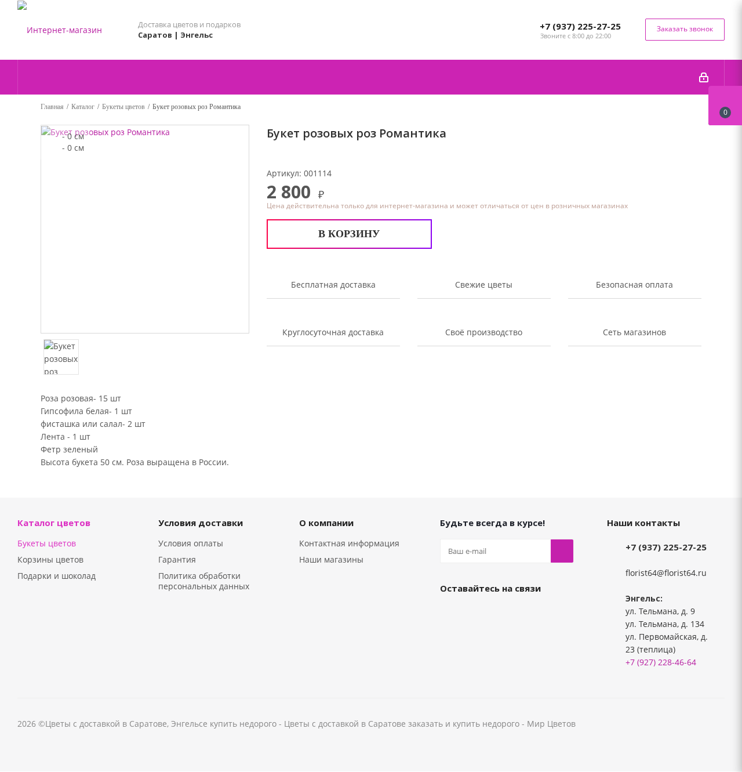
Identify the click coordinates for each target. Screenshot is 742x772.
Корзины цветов (50, 559)
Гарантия (177, 559)
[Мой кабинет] (703, 77)
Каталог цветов (53, 522)
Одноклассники (480, 614)
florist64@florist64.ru (666, 572)
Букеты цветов (46, 543)
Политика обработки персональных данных (203, 581)
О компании (326, 522)
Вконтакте (451, 614)
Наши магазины (331, 559)
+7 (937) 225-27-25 (580, 26)
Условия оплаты (190, 543)
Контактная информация (349, 543)
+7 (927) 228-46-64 (660, 662)
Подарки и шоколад (56, 575)
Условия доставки (200, 522)
